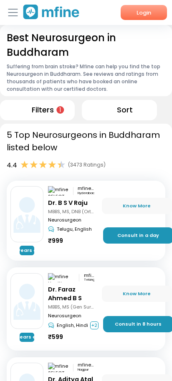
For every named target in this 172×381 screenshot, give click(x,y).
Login (144, 13)
